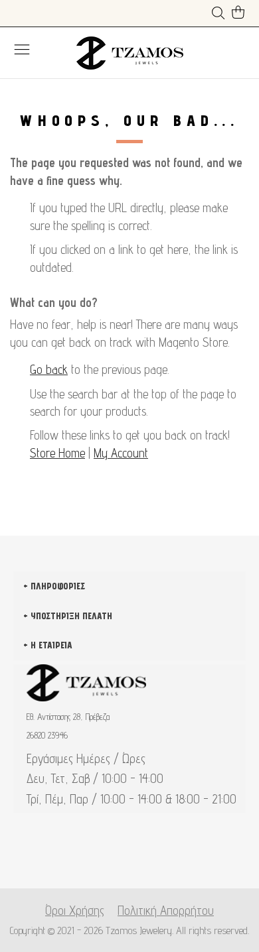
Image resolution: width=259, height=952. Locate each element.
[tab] (129, 738)
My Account (121, 453)
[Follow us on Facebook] (108, 855)
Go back (49, 369)
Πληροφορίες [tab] (58, 586)
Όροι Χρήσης (74, 910)
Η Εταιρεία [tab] (51, 645)
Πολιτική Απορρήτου (166, 910)
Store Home (57, 453)
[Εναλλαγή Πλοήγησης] (22, 49)
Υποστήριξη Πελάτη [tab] (71, 616)
